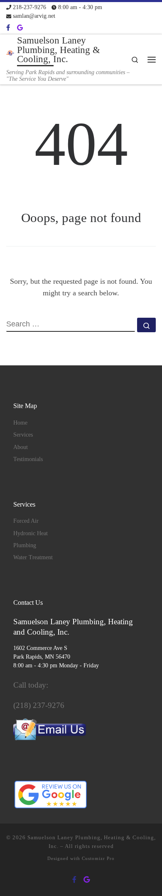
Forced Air (26, 521)
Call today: (30, 685)
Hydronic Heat (30, 533)
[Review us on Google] (20, 28)
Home (20, 423)
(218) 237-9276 (38, 705)
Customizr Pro (98, 858)
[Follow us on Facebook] (8, 28)
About (20, 447)
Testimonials (28, 459)
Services (23, 435)
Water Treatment (33, 557)
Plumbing (24, 545)
